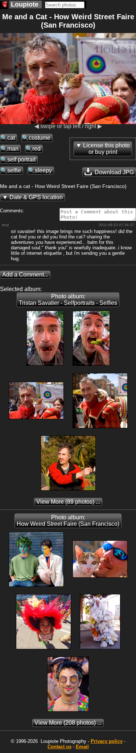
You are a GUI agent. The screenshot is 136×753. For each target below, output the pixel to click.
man (12, 149)
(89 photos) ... (68, 502)
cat (11, 138)
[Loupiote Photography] (4, 5)
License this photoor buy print (106, 148)
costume (39, 138)
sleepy (43, 170)
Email (82, 746)
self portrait (21, 159)
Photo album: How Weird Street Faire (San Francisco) (68, 520)
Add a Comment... (25, 274)
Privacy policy (107, 741)
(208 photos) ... (68, 723)
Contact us (59, 746)
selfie (14, 170)
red (36, 149)
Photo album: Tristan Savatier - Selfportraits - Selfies (68, 299)
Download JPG (113, 172)
